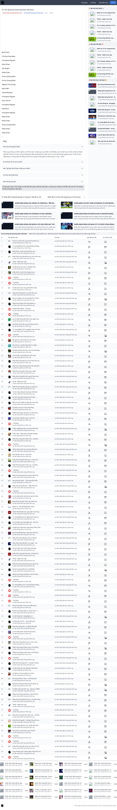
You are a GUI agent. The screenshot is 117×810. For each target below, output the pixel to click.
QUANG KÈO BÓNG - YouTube (21, 308)
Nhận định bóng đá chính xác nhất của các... (26, 746)
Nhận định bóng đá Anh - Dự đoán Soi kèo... (25, 663)
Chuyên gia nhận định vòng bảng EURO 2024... (26, 527)
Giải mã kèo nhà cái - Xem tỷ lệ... (22, 454)
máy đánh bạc (103, 3)
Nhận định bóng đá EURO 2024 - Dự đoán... (25, 439)
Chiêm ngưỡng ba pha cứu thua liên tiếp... (25, 428)
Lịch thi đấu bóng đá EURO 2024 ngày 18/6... (26, 319)
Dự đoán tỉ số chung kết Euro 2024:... (23, 673)
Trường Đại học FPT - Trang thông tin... (24, 621)
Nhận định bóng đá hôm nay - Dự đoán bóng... (26, 699)
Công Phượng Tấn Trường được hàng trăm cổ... (26, 751)
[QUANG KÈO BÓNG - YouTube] (92, 130)
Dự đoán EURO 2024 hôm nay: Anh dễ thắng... (26, 350)
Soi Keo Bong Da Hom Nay (104, 15)
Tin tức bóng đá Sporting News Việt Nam (24, 392)
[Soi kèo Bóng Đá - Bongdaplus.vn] (92, 104)
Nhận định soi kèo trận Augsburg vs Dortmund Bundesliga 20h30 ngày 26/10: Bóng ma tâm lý (64, 197)
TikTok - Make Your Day (104, 19)
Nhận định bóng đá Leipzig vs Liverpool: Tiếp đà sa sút (22, 197)
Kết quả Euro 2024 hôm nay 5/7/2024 (23, 730)
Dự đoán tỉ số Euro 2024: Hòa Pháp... (23, 407)
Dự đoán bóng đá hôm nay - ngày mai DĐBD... (26, 689)
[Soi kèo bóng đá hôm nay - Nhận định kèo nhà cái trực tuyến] (92, 39)
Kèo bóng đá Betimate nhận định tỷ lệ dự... (25, 532)
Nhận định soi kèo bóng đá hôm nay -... (24, 251)
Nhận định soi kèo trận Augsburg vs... (24, 272)
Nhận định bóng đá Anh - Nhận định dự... (25, 486)
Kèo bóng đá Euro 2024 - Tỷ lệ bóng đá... (24, 678)
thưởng (93, 3)
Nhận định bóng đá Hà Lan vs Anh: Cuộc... (25, 642)
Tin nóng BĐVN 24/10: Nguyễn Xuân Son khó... (26, 329)
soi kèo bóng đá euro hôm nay (21, 243)
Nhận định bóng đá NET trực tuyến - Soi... (25, 543)
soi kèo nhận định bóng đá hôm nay (23, 253)
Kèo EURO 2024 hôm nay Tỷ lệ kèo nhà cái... (25, 324)
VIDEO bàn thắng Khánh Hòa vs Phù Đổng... (25, 647)
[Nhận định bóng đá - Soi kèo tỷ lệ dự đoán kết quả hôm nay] (92, 111)
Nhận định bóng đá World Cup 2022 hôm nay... (26, 256)
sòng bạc (84, 3)
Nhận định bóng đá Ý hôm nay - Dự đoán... (25, 465)
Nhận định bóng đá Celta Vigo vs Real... (24, 371)
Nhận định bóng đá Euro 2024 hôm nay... (25, 293)
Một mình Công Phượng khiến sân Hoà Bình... (26, 366)
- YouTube (15, 277)
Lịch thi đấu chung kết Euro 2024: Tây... (24, 355)
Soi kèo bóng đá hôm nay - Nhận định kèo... (25, 725)
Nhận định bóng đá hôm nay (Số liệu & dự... (25, 376)
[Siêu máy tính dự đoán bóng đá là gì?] (92, 142)
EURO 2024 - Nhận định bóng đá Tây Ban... (25, 433)
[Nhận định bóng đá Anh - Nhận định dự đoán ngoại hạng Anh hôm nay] (92, 98)
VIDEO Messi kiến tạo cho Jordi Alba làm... (25, 449)
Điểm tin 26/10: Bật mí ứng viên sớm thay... (25, 402)
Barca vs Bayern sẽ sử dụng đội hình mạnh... (26, 298)
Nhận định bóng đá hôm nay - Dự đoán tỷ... (25, 553)
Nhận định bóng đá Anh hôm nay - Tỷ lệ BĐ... (26, 715)
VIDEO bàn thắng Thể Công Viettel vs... (24, 303)
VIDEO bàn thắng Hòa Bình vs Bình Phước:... (25, 574)
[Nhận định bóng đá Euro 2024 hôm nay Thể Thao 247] (92, 92)
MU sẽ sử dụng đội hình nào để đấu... (24, 569)
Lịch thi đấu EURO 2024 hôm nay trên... (24, 631)
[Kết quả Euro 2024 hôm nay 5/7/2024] (92, 117)
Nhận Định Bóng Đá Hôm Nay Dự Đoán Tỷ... (25, 475)
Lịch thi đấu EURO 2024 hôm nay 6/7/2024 (25, 496)
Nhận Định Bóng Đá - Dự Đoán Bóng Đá (24, 626)
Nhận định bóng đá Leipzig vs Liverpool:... (25, 387)
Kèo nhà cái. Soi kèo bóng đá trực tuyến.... (25, 345)
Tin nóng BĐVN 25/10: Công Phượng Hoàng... (26, 246)
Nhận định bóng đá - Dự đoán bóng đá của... (26, 720)
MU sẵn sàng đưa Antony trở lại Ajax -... (24, 397)
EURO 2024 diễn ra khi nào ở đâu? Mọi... (24, 605)
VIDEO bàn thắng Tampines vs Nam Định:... (25, 413)
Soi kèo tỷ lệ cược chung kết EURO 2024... (25, 288)
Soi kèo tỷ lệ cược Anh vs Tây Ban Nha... (24, 267)
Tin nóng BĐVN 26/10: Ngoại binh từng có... (25, 517)
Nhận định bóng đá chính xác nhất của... (25, 501)
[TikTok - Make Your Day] (92, 20)
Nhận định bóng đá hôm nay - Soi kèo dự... (25, 460)
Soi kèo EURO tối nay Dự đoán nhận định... (25, 668)
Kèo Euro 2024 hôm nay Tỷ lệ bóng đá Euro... (26, 241)
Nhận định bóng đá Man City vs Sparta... (24, 538)
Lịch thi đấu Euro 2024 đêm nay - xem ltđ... (25, 522)
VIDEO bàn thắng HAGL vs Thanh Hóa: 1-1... (25, 611)
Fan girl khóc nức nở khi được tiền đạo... (24, 548)
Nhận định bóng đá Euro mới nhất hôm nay (25, 361)
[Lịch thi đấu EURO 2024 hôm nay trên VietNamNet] (92, 136)
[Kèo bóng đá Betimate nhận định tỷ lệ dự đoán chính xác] (92, 85)
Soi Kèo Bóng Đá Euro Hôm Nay (106, 118)
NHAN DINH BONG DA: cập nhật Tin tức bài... (26, 512)
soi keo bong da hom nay (94, 805)
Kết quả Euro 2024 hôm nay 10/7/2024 (24, 340)
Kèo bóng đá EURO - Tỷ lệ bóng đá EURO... (25, 480)
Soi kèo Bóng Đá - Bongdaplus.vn (22, 616)
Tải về (113, 2)
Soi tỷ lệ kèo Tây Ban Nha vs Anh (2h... (24, 418)
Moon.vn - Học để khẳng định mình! (23, 506)
